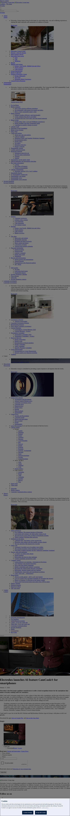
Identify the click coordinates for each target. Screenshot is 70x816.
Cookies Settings (27, 812)
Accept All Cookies (41, 812)
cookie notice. (44, 807)
